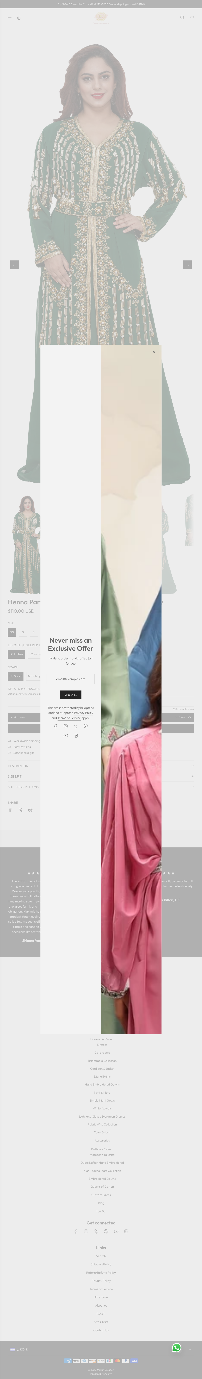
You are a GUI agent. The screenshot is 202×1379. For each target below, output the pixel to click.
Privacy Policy (83, 713)
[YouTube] (65, 735)
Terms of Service (69, 718)
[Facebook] (55, 726)
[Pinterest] (86, 726)
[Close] (154, 352)
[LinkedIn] (75, 735)
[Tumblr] (75, 726)
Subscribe (71, 694)
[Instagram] (65, 726)
